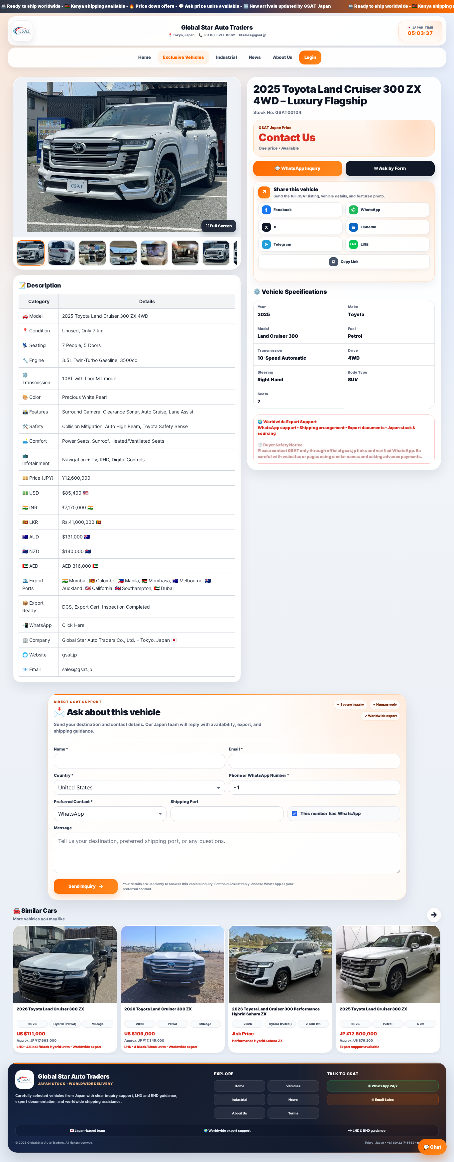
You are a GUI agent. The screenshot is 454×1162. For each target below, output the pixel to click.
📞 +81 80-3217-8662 (216, 35)
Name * (61, 749)
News (255, 57)
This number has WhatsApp (330, 813)
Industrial (226, 57)
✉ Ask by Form (390, 168)
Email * (236, 749)
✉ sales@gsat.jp (252, 35)
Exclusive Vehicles (183, 57)
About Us (282, 57)
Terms (293, 1113)
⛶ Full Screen (219, 225)
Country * (63, 775)
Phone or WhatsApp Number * (259, 775)
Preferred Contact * (73, 801)
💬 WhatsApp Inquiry (297, 168)
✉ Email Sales (383, 1100)
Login (310, 57)
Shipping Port (184, 801)
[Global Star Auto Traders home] (22, 31)
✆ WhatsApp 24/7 (382, 1086)
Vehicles (293, 1086)
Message (63, 827)
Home (144, 57)
